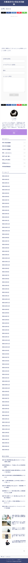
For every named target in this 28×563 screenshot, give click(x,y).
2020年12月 (7, 381)
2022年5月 (6, 323)
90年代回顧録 (14, 149)
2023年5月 (6, 282)
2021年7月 (6, 357)
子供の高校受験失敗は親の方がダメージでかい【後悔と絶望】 (14, 460)
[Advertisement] (14, 31)
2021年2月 (6, 374)
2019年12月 (7, 422)
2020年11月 (7, 384)
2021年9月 (6, 350)
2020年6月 (6, 401)
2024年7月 (6, 241)
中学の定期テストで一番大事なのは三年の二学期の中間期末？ (14, 497)
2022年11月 (7, 302)
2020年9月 (6, 391)
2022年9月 (6, 309)
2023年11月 (7, 261)
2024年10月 (7, 230)
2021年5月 (6, 364)
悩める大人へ (14, 163)
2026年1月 (6, 182)
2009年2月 (6, 449)
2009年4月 (6, 442)
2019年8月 (6, 436)
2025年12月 (7, 186)
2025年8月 (6, 196)
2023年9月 (6, 268)
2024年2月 (6, 254)
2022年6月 (6, 319)
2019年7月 (6, 439)
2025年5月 (6, 206)
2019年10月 (7, 429)
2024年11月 (7, 227)
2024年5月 (6, 247)
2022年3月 (6, 330)
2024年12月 (7, 224)
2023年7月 (6, 275)
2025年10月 (7, 189)
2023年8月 (6, 271)
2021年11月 (7, 343)
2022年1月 (6, 336)
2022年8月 (6, 312)
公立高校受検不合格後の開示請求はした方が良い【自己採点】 (14, 471)
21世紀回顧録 (14, 142)
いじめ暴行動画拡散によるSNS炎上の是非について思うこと (14, 481)
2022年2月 (6, 333)
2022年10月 (7, 306)
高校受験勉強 (14, 166)
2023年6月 (6, 278)
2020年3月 (6, 412)
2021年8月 (6, 354)
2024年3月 (6, 251)
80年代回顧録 (14, 146)
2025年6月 (6, 203)
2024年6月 (6, 244)
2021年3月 (6, 371)
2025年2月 (6, 217)
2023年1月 (6, 295)
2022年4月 (6, 326)
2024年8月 (6, 237)
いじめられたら (14, 152)
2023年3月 (6, 288)
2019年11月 (7, 425)
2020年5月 (6, 405)
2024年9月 (6, 234)
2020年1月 (6, 418)
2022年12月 (7, 299)
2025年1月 (6, 220)
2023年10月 (7, 265)
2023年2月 (6, 292)
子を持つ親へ (14, 156)
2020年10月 (7, 388)
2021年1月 (6, 377)
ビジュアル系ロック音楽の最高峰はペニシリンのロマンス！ (14, 502)
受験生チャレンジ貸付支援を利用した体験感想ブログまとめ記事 (14, 491)
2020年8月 (6, 395)
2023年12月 (7, 258)
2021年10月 (7, 347)
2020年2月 (6, 415)
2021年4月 (6, 367)
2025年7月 (6, 200)
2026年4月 (6, 176)
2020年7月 (6, 398)
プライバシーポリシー (11, 559)
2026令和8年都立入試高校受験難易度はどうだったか (14, 476)
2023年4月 (6, 285)
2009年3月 (6, 446)
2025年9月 (6, 193)
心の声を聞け (14, 159)
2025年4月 (6, 210)
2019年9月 (6, 432)
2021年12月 (7, 340)
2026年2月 (6, 179)
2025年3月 (6, 213)
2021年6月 (6, 360)
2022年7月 (6, 316)
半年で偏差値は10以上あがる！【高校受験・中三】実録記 (15, 486)
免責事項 (18, 559)
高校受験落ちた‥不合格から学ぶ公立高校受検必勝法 (14, 466)
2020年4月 (6, 408)
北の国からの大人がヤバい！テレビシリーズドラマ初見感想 (14, 507)
